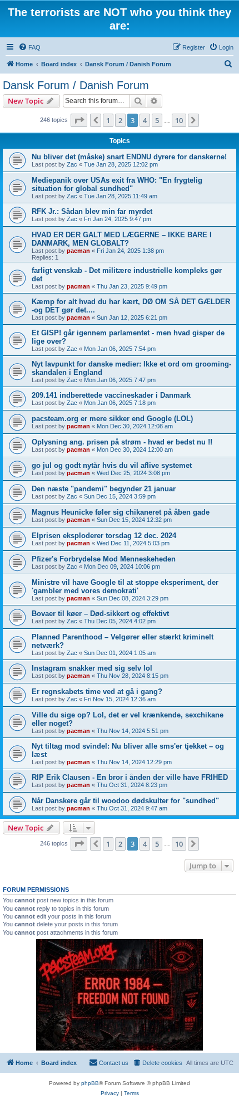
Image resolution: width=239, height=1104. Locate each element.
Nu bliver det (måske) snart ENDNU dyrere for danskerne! (129, 157)
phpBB (90, 1083)
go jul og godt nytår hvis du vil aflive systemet (112, 465)
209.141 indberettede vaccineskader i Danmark (111, 395)
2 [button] (120, 120)
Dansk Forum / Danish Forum (76, 85)
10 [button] (179, 120)
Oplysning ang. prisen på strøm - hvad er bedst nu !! (122, 442)
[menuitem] (29, 47)
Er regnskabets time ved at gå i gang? (97, 691)
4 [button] (145, 120)
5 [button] (157, 120)
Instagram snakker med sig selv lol (92, 668)
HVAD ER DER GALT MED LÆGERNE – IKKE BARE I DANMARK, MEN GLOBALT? (122, 239)
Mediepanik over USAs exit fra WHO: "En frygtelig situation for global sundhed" (117, 184)
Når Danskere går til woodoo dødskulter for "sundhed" (125, 801)
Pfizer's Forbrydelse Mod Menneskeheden (104, 559)
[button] (79, 120)
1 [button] (108, 120)
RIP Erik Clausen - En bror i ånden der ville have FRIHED (130, 777)
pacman (78, 250)
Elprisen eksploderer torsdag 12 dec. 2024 (104, 535)
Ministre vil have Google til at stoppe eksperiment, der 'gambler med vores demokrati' (125, 586)
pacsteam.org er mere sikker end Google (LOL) (112, 418)
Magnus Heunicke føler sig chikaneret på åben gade (121, 512)
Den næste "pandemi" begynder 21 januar (104, 489)
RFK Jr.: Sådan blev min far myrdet (92, 211)
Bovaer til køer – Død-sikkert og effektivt (100, 613)
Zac (72, 164)
